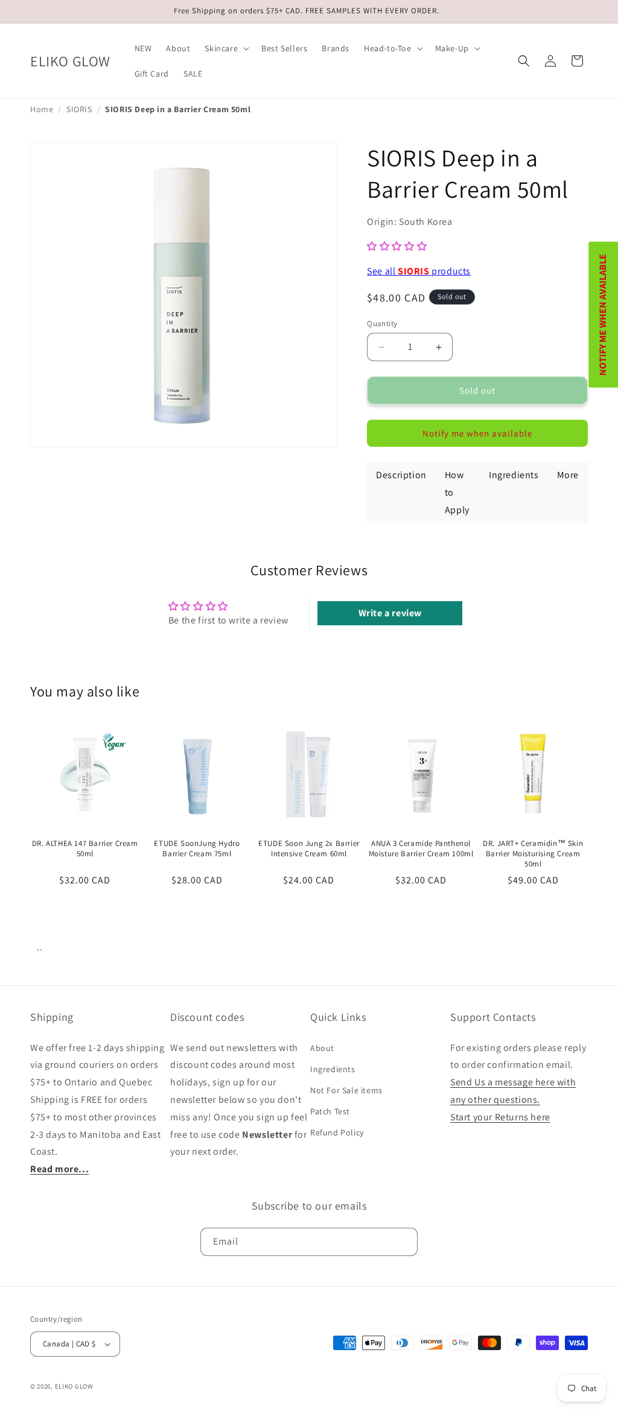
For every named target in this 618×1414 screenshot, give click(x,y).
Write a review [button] (390, 613)
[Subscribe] (403, 1242)
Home (41, 109)
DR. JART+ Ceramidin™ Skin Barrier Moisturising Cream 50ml (533, 854)
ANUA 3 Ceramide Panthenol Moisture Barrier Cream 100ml (421, 849)
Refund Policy (337, 1132)
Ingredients (332, 1069)
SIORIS (79, 109)
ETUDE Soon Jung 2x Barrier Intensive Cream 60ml (309, 849)
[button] (225, 48)
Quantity (382, 323)
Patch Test (330, 1111)
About (322, 1048)
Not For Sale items (346, 1090)
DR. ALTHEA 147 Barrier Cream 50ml (85, 849)
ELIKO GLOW (74, 1386)
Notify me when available (477, 433)
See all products (419, 271)
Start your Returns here (500, 1117)
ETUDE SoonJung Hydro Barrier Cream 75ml (197, 849)
